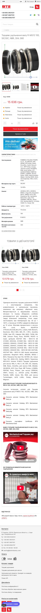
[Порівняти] (33, 123)
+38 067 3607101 (8, 15)
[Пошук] (37, 24)
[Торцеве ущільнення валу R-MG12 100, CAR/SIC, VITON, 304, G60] (30, 255)
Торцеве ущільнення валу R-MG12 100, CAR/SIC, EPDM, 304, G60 (9, 273)
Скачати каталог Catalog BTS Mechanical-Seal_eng (22, 410)
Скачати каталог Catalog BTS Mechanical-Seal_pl (22, 416)
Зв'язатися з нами (11, 604)
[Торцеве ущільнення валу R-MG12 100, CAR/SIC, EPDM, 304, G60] (10, 255)
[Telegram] (30, 15)
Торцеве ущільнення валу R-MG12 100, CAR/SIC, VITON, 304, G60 (29, 273)
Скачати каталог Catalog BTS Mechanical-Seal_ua (22, 398)
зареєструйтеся (28, 516)
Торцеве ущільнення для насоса (12, 570)
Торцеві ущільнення (8, 567)
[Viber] (38, 15)
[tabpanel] (10, 266)
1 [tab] (18, 290)
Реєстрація (30, 1)
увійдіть (4, 518)
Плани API (5, 578)
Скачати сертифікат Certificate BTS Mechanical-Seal (22, 422)
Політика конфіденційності (10, 586)
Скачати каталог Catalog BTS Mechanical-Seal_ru (22, 404)
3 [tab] (23, 290)
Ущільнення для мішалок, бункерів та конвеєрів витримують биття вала (16, 574)
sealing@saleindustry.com (12, 550)
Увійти (38, 1)
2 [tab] (20, 290)
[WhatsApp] (34, 15)
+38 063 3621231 (8, 13)
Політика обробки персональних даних (14, 589)
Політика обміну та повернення (11, 592)
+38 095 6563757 (8, 18)
